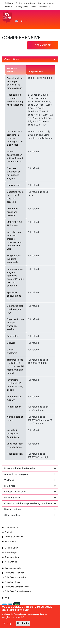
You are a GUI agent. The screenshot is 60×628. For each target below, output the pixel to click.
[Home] (7, 17)
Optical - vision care (15, 491)
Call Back (8, 3)
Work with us (11, 562)
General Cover (12, 59)
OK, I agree (8, 623)
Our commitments (46, 3)
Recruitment (10, 541)
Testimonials (44, 6)
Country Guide (21, 6)
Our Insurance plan (13, 568)
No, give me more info (13, 617)
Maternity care (12, 497)
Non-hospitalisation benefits (19, 468)
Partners (8, 6)
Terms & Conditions (14, 536)
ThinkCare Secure (13, 582)
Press (33, 6)
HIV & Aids (9, 485)
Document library (13, 557)
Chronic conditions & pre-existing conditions (28, 503)
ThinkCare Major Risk (14, 572)
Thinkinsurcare (11, 527)
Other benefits (12, 515)
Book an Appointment (25, 3)
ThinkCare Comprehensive (17, 586)
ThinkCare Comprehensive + (18, 591)
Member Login (11, 548)
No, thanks (23, 623)
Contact (8, 532)
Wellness (9, 480)
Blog (7, 597)
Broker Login (10, 552)
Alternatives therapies (16, 474)
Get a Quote (43, 45)
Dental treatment (13, 509)
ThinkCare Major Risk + (15, 577)
